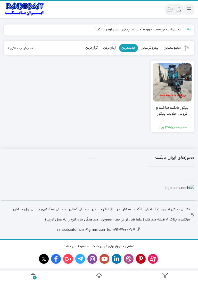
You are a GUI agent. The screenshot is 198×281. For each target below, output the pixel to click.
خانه (188, 30)
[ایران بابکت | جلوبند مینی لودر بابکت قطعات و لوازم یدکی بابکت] (24, 9)
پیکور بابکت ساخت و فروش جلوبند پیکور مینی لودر (172, 114)
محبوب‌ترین (172, 48)
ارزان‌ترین (109, 48)
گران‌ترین (91, 48)
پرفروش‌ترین (150, 48)
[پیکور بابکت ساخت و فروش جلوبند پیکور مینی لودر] (172, 82)
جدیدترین (128, 48)
